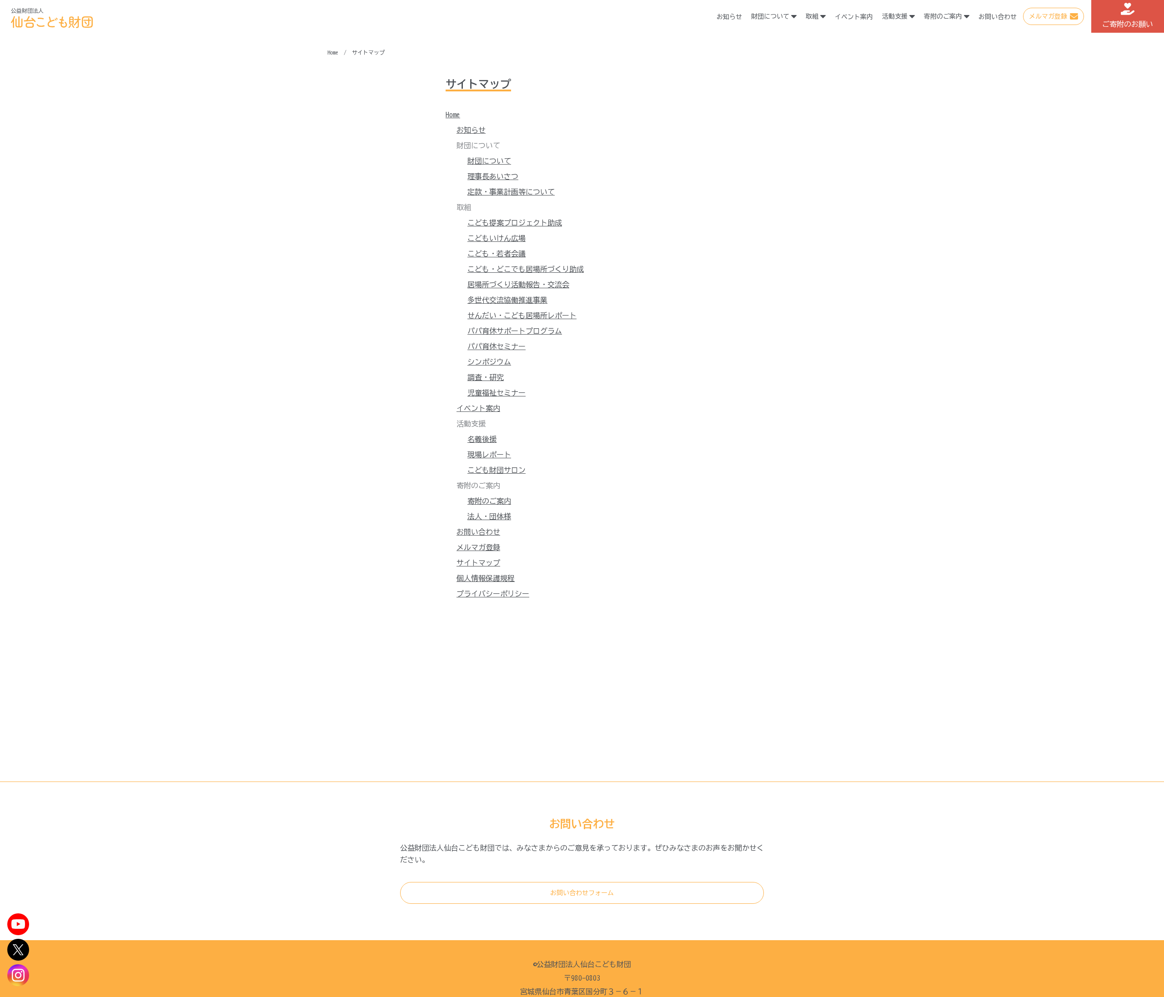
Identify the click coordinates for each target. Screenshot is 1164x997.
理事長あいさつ (492, 176)
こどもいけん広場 (496, 238)
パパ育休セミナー (496, 346)
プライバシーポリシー (493, 593)
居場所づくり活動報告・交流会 (518, 284)
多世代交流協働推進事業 (507, 300)
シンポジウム (489, 362)
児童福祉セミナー (496, 392)
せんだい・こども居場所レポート (522, 315)
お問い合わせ (997, 17)
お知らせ (729, 17)
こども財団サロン (496, 470)
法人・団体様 (489, 516)
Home (453, 114)
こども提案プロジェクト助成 (514, 222)
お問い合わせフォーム (582, 893)
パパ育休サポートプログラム (514, 331)
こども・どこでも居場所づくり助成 (525, 269)
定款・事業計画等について (511, 191)
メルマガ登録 (1048, 16)
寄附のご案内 (489, 501)
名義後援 (482, 439)
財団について (489, 161)
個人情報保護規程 (486, 578)
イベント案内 (854, 17)
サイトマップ (478, 562)
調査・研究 (485, 377)
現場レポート (489, 454)
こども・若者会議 (496, 253)
